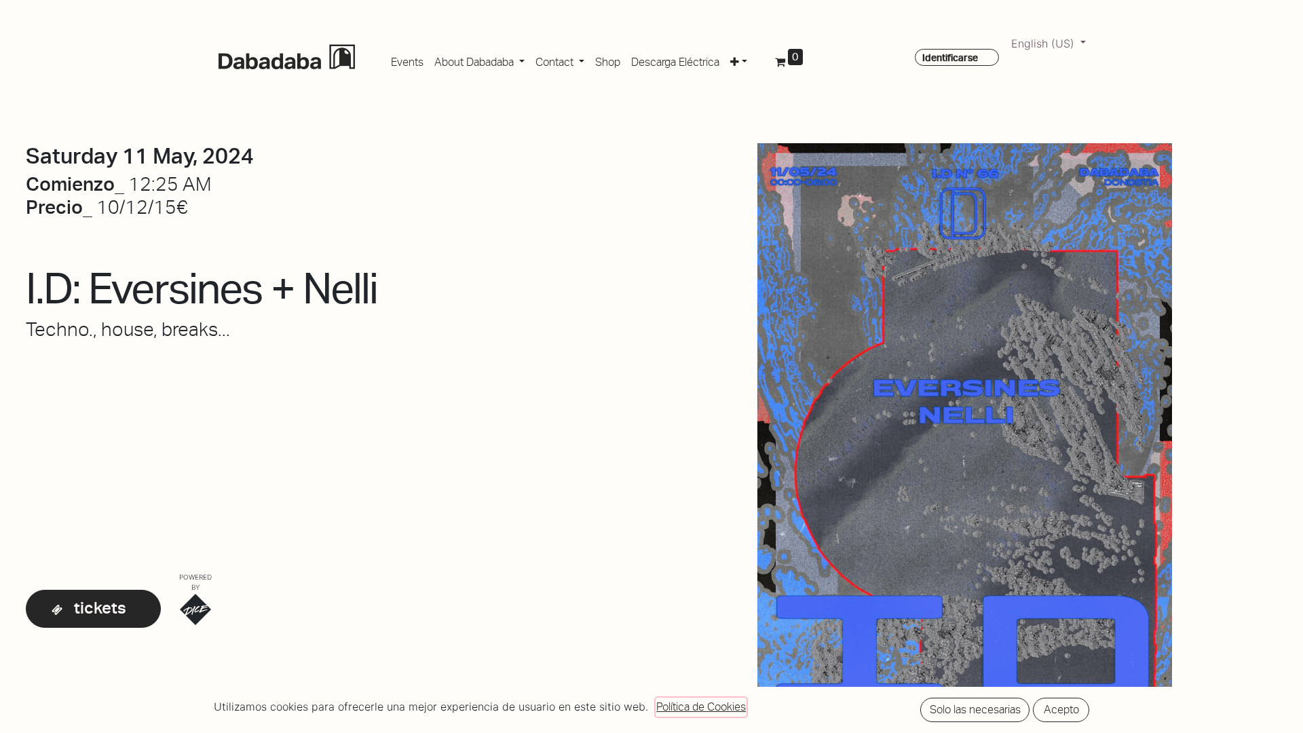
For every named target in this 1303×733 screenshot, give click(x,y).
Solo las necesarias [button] (975, 709)
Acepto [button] (1061, 709)
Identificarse (950, 57)
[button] (739, 60)
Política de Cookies (701, 706)
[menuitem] (407, 60)
